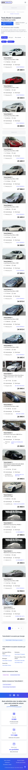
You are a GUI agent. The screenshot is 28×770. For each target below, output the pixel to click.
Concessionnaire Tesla (15, 674)
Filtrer (5, 37)
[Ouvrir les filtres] (25, 767)
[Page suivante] (21, 628)
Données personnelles (20, 762)
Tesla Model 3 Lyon (6, 655)
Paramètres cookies (7, 764)
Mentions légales (20, 760)
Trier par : (11, 37)
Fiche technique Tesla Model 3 (9, 687)
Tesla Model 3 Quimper (7, 660)
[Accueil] (4, 12)
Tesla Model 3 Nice (18, 662)
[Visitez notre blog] (10, 695)
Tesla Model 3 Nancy (6, 665)
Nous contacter (7, 760)
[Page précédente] (6, 628)
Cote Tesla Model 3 (7, 684)
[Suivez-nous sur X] (18, 695)
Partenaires (7, 762)
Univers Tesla (6, 674)
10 (18, 628)
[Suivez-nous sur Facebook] (14, 695)
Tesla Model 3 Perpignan (20, 654)
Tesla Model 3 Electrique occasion (14, 640)
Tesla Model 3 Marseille (19, 660)
